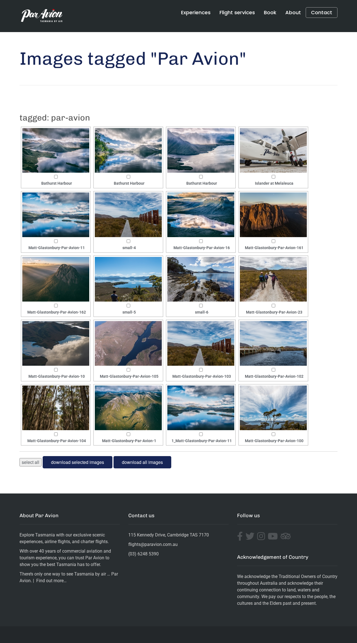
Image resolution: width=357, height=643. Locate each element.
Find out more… (51, 580)
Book (270, 12)
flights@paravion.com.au (153, 544)
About (293, 12)
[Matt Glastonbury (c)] (55, 150)
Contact (321, 12)
